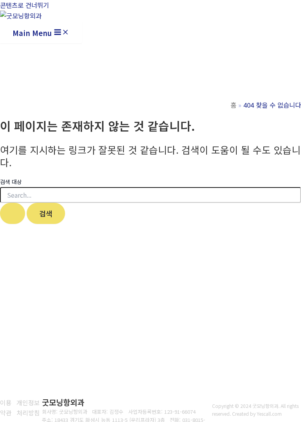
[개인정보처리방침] (29, 407)
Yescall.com (269, 413)
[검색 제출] (12, 213)
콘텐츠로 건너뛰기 (24, 5)
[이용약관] (6, 407)
